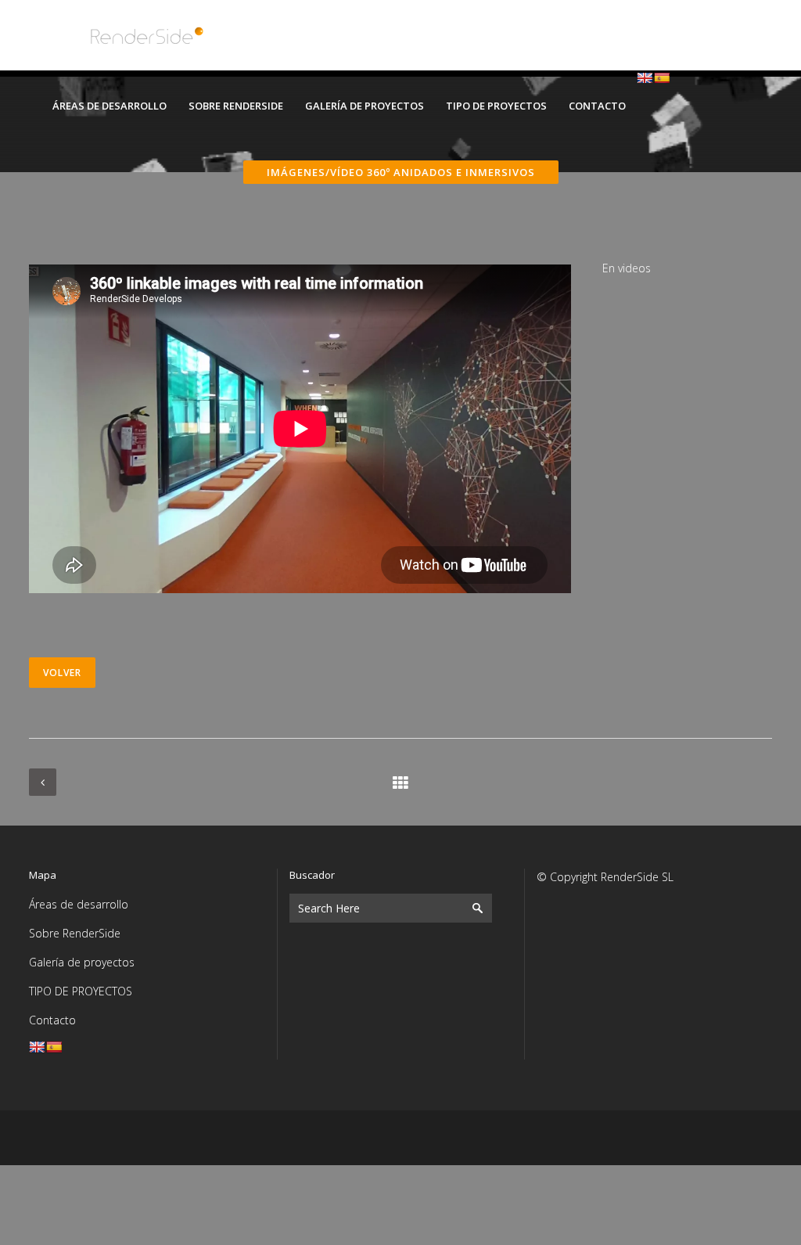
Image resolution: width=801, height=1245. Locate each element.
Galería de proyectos (82, 962)
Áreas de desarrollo (78, 904)
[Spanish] (662, 77)
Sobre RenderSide (74, 933)
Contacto (52, 1020)
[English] (644, 77)
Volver (62, 672)
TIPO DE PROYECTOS (80, 991)
